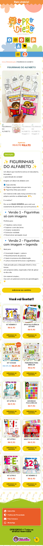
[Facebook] (9, 40)
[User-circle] (25, 54)
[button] (17, 54)
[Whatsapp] (27, 40)
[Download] (18, 46)
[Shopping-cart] (24, 46)
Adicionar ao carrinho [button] (11, 336)
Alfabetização (11, 62)
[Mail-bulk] (33, 40)
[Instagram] (15, 40)
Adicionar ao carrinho (21, 290)
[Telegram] (21, 40)
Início (4, 62)
